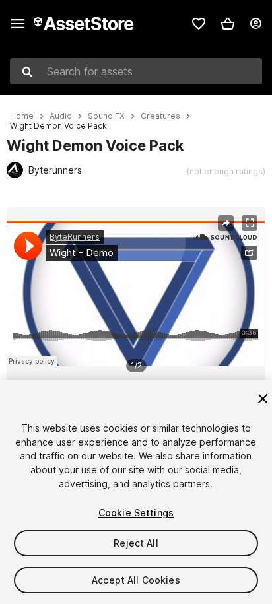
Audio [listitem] (61, 116)
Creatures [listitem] (160, 116)
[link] (199, 24)
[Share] (226, 223)
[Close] (263, 398)
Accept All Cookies (136, 580)
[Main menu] (18, 24)
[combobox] (136, 71)
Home (22, 116)
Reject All (136, 543)
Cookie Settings (136, 512)
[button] (228, 24)
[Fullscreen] (249, 223)
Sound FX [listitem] (106, 116)
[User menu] (255, 23)
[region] (136, 293)
